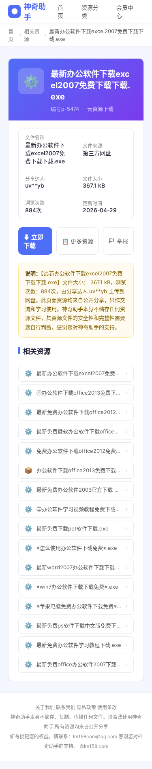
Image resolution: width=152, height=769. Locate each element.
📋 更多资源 (77, 241)
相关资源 (32, 35)
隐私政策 (86, 707)
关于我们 (45, 707)
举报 (122, 241)
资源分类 (89, 11)
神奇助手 (34, 11)
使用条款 (107, 707)
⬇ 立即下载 (33, 241)
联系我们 (65, 707)
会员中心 (124, 11)
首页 (60, 11)
